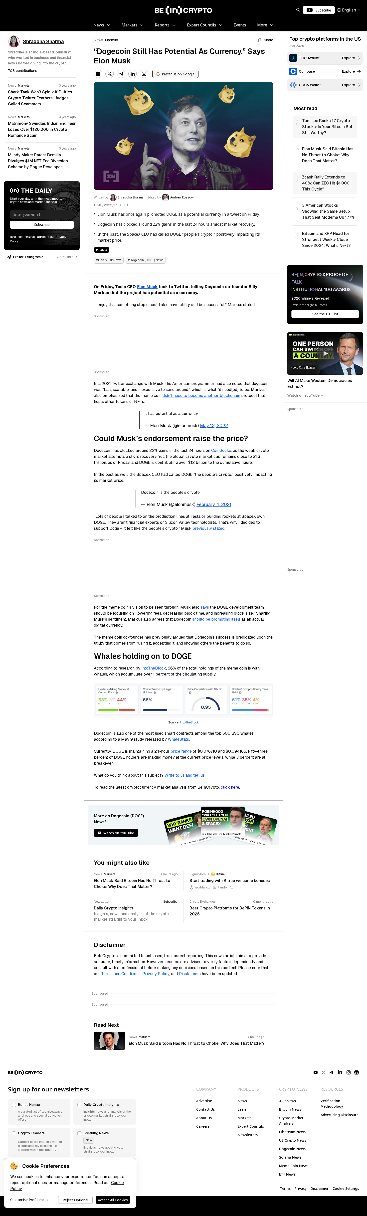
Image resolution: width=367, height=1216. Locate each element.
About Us (204, 1117)
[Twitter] (109, 74)
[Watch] (325, 353)
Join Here (65, 257)
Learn (242, 1109)
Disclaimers (190, 973)
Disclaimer (320, 1188)
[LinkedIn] (132, 74)
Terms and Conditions (121, 973)
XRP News (287, 1100)
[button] (39, 1112)
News (98, 40)
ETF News (287, 1174)
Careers (202, 1126)
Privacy (301, 1188)
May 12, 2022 (214, 425)
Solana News (290, 1157)
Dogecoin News (292, 1148)
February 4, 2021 (213, 504)
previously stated (208, 528)
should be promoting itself (216, 619)
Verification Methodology (332, 1103)
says (204, 607)
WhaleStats (178, 739)
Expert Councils (251, 1126)
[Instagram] (144, 74)
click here (230, 787)
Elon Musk (147, 286)
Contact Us (205, 1109)
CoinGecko (221, 450)
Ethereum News (292, 1131)
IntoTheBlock (153, 668)
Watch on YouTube (303, 395)
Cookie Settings (346, 1188)
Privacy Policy (155, 973)
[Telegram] (121, 74)
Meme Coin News (293, 1165)
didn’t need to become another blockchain (201, 395)
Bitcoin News (290, 1109)
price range (181, 751)
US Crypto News (292, 1140)
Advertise (204, 1100)
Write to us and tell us (185, 775)
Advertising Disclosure (340, 1114)
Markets (111, 40)
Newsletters (248, 1134)
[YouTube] (98, 74)
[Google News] (356, 1072)
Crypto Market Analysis (291, 1120)
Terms (285, 1188)
